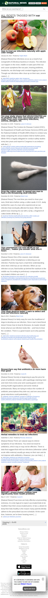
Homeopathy (29, 460)
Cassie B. (23, 374)
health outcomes (11, 150)
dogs (34, 336)
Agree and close (29, 589)
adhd (4, 146)
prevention (26, 81)
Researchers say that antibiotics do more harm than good (23, 370)
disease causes (12, 398)
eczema (31, 148)
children (7, 148)
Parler (24, 551)
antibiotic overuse (8, 396)
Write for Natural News (24, 538)
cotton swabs (33, 216)
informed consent (22, 150)
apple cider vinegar (21, 78)
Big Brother (6, 276)
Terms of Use (24, 533)
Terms (3, 584)
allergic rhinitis (10, 146)
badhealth (23, 146)
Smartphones (17, 279)
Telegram (24, 550)
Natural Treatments (23, 462)
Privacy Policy (24, 532)
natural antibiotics (28, 80)
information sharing (14, 278)
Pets (35, 339)
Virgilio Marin (23, 56)
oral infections (26, 400)
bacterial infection (8, 216)
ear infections (25, 148)
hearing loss (11, 217)
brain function (24, 216)
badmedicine (31, 146)
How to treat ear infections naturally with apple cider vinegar (23, 52)
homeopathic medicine (18, 460)
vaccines (40, 151)
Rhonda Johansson (26, 438)
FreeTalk (24, 554)
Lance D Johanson (25, 254)
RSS (24, 562)
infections (5, 339)
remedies (33, 81)
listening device (25, 278)
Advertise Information (24, 541)
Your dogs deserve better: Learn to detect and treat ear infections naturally (23, 312)
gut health (28, 398)
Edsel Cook (24, 196)
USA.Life (24, 561)
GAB (24, 559)
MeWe (24, 558)
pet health (30, 339)
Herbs (9, 460)
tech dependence (34, 279)
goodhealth (10, 80)
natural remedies (17, 400)
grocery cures (19, 80)
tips (37, 81)
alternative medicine (9, 78)
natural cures (38, 80)
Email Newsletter (24, 547)
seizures (28, 217)
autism (5, 517)
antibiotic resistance (20, 396)
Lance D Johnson (26, 124)
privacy (38, 278)
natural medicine (10, 81)
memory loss (19, 217)
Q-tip (24, 217)
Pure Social (24, 556)
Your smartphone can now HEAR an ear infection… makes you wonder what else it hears (21, 249)
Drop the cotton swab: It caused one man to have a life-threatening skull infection (22, 192)
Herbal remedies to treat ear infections (19, 434)
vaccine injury (25, 151)
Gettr (24, 553)
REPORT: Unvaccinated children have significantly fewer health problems (19, 493)
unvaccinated (16, 151)
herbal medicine (28, 337)
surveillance (24, 279)
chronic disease (15, 148)
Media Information (24, 539)
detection (22, 276)
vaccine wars (33, 151)
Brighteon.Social (24, 548)
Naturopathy (19, 81)
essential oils (11, 337)
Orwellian (33, 278)
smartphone (8, 279)
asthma (18, 146)
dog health (30, 336)
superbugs (34, 400)
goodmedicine (15, 459)
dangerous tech (14, 276)
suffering (9, 151)
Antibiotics (29, 396)
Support (24, 536)
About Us (24, 535)
